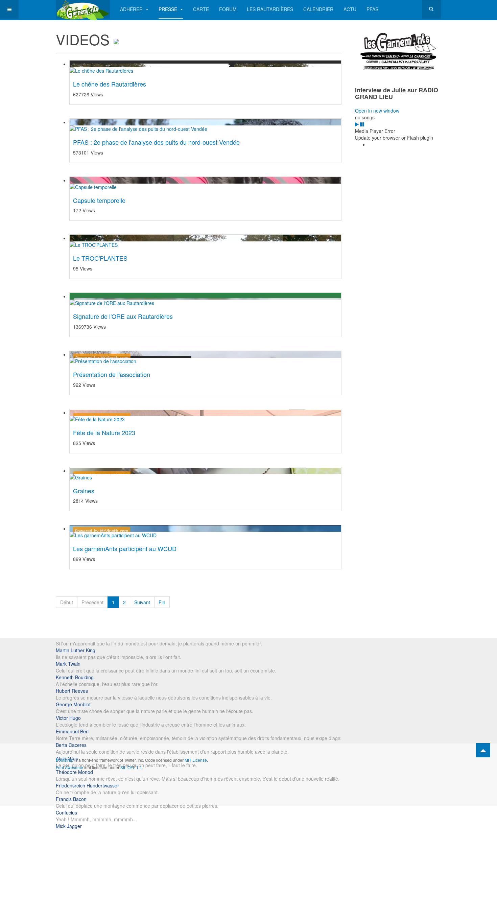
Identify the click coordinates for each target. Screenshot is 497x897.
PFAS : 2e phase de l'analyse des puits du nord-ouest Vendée (156, 142)
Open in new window (377, 110)
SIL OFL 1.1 (131, 767)
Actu (350, 9)
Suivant (142, 602)
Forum (228, 9)
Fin (162, 602)
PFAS (372, 9)
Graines (83, 490)
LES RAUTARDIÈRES (270, 9)
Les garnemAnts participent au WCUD (124, 548)
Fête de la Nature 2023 (104, 432)
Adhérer (132, 9)
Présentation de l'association (111, 374)
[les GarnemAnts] (83, 9)
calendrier (318, 9)
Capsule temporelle (99, 200)
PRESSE (169, 9)
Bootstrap (64, 760)
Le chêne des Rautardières (109, 83)
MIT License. (196, 760)
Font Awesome (69, 767)
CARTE (201, 9)
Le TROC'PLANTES (100, 258)
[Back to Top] (483, 750)
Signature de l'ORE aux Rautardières (123, 316)
